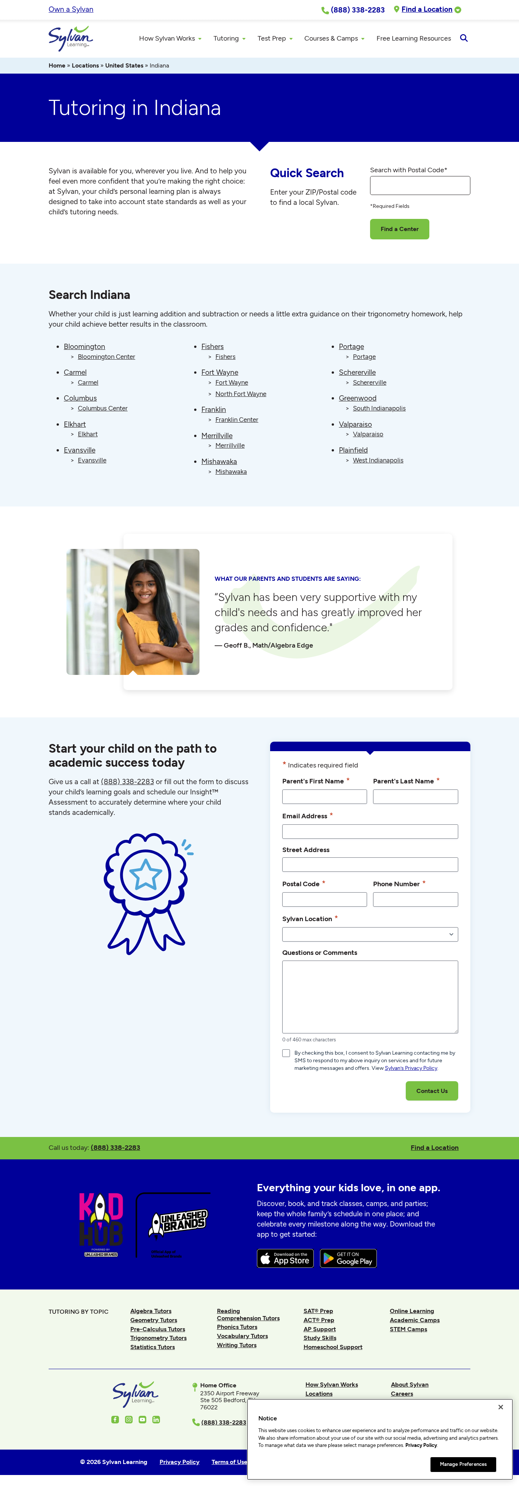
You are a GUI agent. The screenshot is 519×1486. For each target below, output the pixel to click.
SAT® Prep (318, 1311)
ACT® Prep (319, 1320)
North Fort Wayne (240, 394)
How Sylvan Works (331, 1384)
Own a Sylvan (71, 9)
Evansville (79, 450)
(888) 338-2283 (115, 1147)
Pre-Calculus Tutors (157, 1329)
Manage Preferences (463, 1464)
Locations (85, 65)
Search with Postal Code (409, 170)
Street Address (305, 850)
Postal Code (304, 883)
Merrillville (217, 435)
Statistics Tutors (152, 1347)
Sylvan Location (310, 918)
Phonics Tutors (237, 1326)
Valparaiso (355, 424)
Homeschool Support (333, 1347)
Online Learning (412, 1311)
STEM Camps (408, 1329)
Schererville (357, 372)
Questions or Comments (319, 952)
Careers (402, 1393)
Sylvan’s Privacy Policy (411, 1068)
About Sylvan (410, 1384)
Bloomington (84, 346)
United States (124, 65)
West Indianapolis (378, 460)
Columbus (80, 398)
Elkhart (75, 424)
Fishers (212, 346)
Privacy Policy (421, 1445)
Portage (351, 346)
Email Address (307, 815)
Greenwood (358, 398)
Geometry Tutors (153, 1320)
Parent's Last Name (406, 780)
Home (57, 65)
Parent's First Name (316, 780)
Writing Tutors (236, 1345)
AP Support (320, 1329)
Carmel (75, 372)
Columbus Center (103, 408)
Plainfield (353, 450)
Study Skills (320, 1337)
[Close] (500, 1407)
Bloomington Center (106, 356)
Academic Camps (415, 1320)
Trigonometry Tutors (158, 1337)
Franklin (213, 409)
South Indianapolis (379, 408)
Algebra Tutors (150, 1311)
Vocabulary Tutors (242, 1336)
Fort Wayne (219, 372)
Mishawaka (219, 461)
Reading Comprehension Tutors (248, 1314)
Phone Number (399, 883)
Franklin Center (236, 419)
